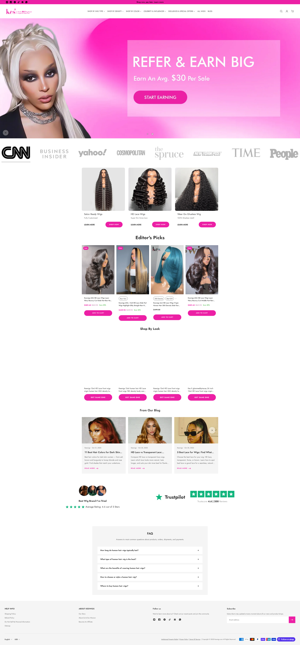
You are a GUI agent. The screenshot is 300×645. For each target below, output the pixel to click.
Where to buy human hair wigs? (114, 586)
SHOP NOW (114, 224)
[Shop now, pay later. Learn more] (150, 2)
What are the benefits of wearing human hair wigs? (122, 568)
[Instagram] (7, 2)
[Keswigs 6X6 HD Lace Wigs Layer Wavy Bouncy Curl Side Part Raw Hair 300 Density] (98, 269)
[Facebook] (11, 2)
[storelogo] (19, 11)
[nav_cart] (292, 11)
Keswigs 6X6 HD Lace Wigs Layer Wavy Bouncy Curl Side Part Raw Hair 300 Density (97, 299)
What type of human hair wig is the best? (118, 559)
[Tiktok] (18, 2)
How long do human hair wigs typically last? (119, 550)
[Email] (22, 2)
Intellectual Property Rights (169, 639)
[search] (281, 11)
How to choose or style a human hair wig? (118, 577)
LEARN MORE (89, 224)
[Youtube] (15, 2)
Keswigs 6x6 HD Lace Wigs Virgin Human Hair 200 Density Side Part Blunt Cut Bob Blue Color (166, 304)
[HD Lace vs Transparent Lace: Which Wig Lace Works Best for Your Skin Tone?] (150, 445)
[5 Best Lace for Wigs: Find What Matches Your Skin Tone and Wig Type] (196, 445)
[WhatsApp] (26, 2)
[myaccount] (287, 11)
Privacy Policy (183, 639)
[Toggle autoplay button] (5, 133)
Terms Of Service (194, 639)
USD (16, 639)
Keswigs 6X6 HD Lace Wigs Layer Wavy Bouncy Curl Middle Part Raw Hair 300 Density (200, 299)
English (7, 639)
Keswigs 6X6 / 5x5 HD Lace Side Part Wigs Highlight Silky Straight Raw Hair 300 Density (133, 304)
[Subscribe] (292, 620)
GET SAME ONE (98, 397)
